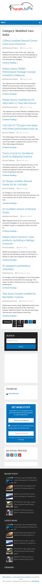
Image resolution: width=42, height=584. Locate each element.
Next (20, 325)
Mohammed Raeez (11, 48)
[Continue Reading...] (9, 63)
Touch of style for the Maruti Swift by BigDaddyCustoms (17, 155)
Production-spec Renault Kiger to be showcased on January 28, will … (25, 480)
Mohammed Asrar (10, 301)
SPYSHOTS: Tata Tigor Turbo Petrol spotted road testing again (24, 504)
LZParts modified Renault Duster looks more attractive (20, 42)
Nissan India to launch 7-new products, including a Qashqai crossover (18, 240)
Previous (7, 322)
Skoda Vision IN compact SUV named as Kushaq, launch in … (25, 487)
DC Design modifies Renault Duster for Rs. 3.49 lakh (17, 183)
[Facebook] (7, 455)
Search (21, 346)
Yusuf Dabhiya (9, 133)
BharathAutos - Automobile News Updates (17, 577)
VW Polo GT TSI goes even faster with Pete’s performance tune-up (20, 127)
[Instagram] (11, 455)
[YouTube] (19, 455)
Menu (3, 22)
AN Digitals (35, 581)
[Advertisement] (21, 16)
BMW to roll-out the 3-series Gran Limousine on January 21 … (25, 495)
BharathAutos (14, 394)
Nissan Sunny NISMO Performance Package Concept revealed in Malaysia (19, 72)
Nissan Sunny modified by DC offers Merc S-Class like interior (19, 101)
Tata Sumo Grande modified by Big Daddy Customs (19, 295)
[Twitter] (15, 455)
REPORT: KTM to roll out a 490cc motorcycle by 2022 (24, 511)
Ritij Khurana (8, 273)
